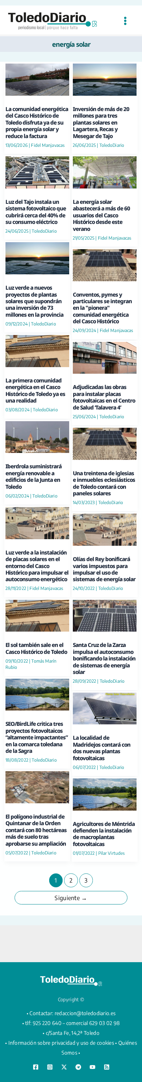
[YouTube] (92, 1067)
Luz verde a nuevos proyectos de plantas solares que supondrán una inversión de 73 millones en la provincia (34, 301)
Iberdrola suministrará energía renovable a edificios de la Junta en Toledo (33, 476)
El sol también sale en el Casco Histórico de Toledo (36, 648)
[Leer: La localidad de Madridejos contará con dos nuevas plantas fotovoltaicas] (105, 707)
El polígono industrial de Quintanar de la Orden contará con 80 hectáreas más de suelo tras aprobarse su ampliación (36, 830)
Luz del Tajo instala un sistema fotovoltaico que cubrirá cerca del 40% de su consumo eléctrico (35, 211)
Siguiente (71, 898)
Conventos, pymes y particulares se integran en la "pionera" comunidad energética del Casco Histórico (102, 308)
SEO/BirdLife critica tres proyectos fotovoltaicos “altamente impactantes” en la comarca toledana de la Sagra (36, 737)
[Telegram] (78, 1067)
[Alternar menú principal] (125, 21)
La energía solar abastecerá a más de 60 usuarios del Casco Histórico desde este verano (101, 215)
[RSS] (107, 1067)
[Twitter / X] (64, 1067)
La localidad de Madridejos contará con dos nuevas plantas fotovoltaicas (101, 747)
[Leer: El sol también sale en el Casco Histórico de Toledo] (37, 614)
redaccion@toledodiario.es (85, 1013)
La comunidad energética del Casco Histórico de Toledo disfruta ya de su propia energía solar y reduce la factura (36, 122)
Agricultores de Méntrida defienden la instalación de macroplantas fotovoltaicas (104, 833)
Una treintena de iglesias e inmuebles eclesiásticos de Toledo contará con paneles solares (104, 483)
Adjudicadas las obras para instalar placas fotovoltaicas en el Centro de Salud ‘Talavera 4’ (104, 397)
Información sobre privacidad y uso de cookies (61, 1043)
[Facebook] (36, 1067)
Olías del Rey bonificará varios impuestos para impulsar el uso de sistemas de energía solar (104, 569)
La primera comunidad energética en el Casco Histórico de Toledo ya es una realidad (35, 390)
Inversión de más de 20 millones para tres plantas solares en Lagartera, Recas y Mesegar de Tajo (101, 122)
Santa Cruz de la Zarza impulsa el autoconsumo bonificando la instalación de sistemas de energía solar (104, 658)
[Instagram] (50, 1067)
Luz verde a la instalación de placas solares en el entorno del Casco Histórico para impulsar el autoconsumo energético (36, 566)
